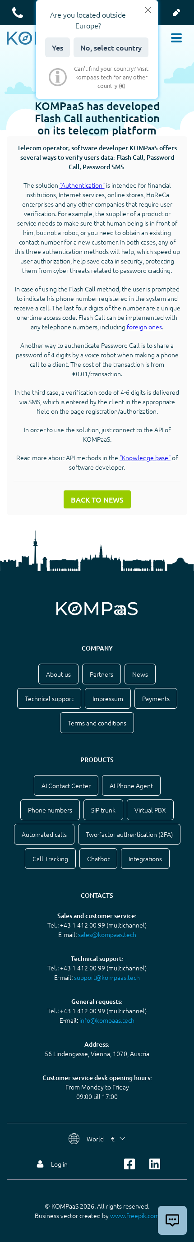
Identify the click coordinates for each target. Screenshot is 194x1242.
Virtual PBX (150, 809)
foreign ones (144, 326)
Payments (156, 698)
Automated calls (44, 834)
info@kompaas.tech (106, 1020)
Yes (57, 47)
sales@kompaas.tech (107, 934)
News (140, 674)
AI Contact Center (66, 785)
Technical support (49, 698)
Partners (101, 674)
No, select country (111, 47)
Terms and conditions (97, 722)
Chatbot (98, 858)
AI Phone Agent (131, 785)
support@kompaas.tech (107, 977)
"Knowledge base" (145, 457)
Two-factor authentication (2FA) (129, 834)
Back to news (97, 499)
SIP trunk (103, 809)
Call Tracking (50, 858)
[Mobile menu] (176, 38)
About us (58, 674)
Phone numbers (50, 809)
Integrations (145, 858)
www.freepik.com (134, 1215)
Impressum (107, 698)
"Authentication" (82, 184)
